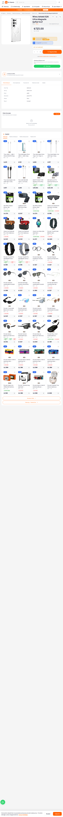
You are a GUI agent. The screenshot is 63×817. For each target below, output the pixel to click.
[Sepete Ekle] (14, 162)
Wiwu (37, 23)
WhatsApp (48, 66)
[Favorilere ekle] (53, 16)
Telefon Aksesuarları (26, 13)
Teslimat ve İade (35, 82)
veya (47, 56)
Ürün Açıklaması (16, 82)
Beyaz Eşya (47, 6)
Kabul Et (57, 814)
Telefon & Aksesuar (16, 13)
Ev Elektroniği (16, 6)
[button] (2, 802)
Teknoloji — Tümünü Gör (30, 402)
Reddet (48, 814)
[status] (31, 9)
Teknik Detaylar (6, 82)
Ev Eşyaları (37, 6)
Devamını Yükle (30, 398)
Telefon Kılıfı (34, 13)
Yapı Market (27, 6)
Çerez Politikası (23, 815)
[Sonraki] (61, 6)
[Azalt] (34, 52)
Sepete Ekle (53, 52)
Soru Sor (57, 114)
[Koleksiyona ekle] (56, 16)
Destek (43, 82)
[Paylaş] (60, 16)
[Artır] (40, 52)
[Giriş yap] (59, 2)
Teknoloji (6, 6)
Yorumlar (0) (26, 82)
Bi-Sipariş (3, 13)
